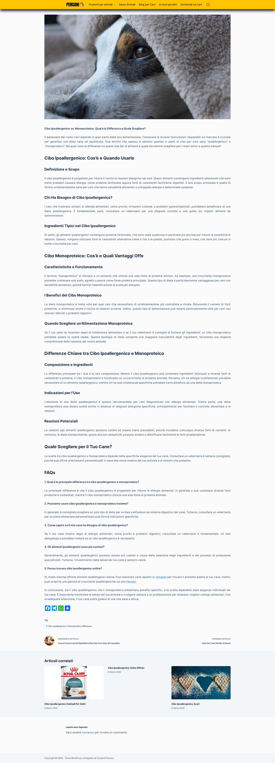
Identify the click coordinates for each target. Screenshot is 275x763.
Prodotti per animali (101, 4)
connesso (88, 732)
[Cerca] (208, 4)
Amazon (161, 577)
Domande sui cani (191, 4)
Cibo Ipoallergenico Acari (185, 703)
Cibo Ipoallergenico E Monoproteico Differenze (69, 626)
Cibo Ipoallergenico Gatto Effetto (126, 667)
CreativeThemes (105, 758)
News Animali (127, 4)
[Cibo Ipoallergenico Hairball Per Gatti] (74, 682)
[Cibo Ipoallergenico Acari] (201, 682)
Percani (131, 581)
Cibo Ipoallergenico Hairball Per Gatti (64, 703)
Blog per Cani (147, 4)
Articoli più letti (168, 4)
